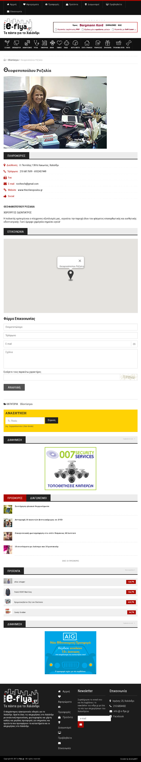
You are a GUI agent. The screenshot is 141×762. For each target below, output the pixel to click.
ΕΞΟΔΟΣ (7, 48)
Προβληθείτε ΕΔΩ (128, 439)
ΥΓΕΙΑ (36, 48)
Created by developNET (129, 759)
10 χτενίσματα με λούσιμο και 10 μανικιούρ (36, 546)
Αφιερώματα (32, 4)
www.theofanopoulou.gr (30, 190)
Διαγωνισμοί (93, 4)
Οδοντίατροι (13, 60)
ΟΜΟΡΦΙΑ (44, 48)
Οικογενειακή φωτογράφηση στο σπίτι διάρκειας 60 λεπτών (45, 533)
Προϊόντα (73, 4)
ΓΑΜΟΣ (59, 48)
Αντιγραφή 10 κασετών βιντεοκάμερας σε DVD (39, 519)
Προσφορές (53, 4)
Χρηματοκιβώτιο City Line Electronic (28, 602)
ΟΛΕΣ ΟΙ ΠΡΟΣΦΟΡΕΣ (70, 561)
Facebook (118, 716)
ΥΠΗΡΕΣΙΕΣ (98, 48)
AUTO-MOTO (75, 48)
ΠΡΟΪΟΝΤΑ (107, 48)
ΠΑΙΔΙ (66, 48)
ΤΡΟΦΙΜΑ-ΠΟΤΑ (118, 48)
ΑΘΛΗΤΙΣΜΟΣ (27, 48)
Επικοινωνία (15, 11)
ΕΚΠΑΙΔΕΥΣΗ (16, 48)
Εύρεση (51, 420)
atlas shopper (19, 582)
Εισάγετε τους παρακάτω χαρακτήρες (22, 372)
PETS (128, 48)
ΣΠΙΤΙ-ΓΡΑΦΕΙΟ (87, 48)
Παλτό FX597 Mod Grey (23, 592)
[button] (70, 275)
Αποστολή (14, 387)
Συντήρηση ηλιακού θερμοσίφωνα (32, 506)
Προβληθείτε (115, 4)
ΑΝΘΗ (52, 48)
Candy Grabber (20, 612)
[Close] (80, 261)
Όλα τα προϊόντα (129, 570)
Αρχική (13, 4)
